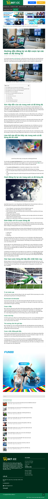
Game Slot (27, 464)
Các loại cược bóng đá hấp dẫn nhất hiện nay (14, 93)
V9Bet (38, 162)
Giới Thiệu (28, 497)
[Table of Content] (28, 85)
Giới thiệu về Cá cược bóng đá (11, 91)
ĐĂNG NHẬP (32, 2)
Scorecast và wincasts (12, 95)
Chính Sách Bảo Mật (36, 497)
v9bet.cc (13, 494)
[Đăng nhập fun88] (34, 22)
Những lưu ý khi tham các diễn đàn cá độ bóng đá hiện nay (19, 412)
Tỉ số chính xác (10, 94)
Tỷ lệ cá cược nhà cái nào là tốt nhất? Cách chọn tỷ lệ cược (19, 437)
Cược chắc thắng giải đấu (12, 101)
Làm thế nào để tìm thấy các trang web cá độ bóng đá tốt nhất (17, 88)
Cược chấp (10, 97)
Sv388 (26, 465)
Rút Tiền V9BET (31, 6)
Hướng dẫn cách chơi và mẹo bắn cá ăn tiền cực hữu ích (19, 442)
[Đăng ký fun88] (24, 371)
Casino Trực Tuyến (8, 9)
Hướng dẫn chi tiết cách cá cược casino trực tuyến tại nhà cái (20, 427)
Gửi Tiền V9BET (23, 6)
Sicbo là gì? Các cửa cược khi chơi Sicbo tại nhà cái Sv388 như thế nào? (22, 402)
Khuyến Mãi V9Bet (40, 6)
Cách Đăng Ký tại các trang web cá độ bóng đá (15, 90)
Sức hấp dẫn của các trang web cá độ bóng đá (14, 87)
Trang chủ (6, 6)
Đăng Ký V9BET (14, 6)
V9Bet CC (7, 55)
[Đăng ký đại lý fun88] (13, 15)
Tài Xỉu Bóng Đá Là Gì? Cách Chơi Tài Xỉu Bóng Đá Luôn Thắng (20, 407)
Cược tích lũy (10, 98)
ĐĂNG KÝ (41, 2)
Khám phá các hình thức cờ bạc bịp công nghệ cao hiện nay (19, 422)
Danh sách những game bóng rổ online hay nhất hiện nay (19, 447)
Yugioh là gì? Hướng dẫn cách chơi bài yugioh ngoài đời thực (20, 417)
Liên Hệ (42, 497)
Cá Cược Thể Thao (29, 461)
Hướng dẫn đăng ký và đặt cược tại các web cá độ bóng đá (19, 432)
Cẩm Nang (15, 9)
